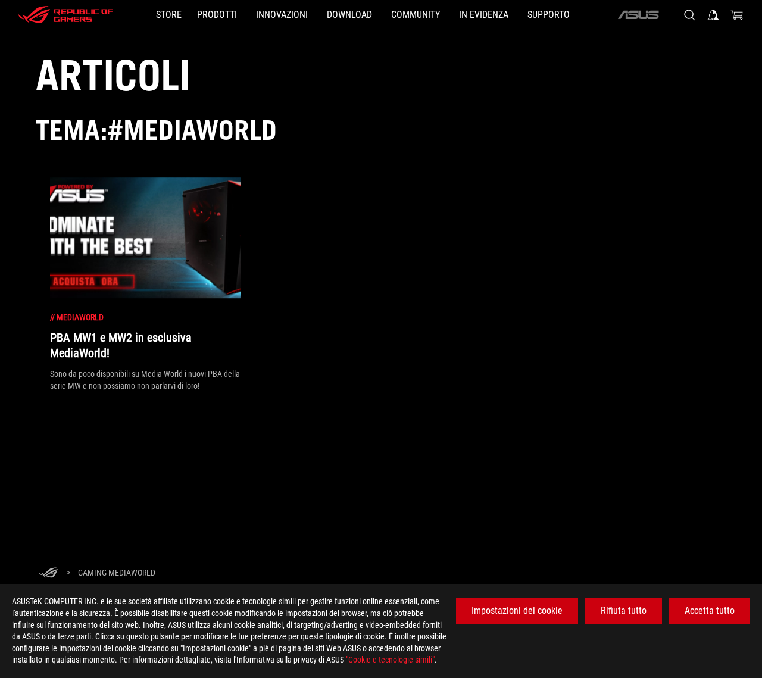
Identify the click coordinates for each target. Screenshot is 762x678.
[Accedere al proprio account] (713, 15)
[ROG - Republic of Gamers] (65, 15)
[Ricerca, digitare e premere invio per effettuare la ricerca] (689, 15)
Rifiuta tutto (624, 610)
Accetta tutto (710, 610)
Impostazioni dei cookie (517, 610)
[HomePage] (48, 573)
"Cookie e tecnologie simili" (390, 659)
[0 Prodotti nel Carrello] (737, 15)
